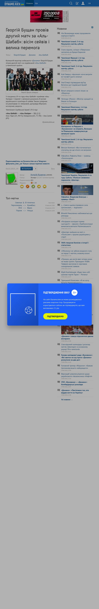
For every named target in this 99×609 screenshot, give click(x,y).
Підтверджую (55, 316)
